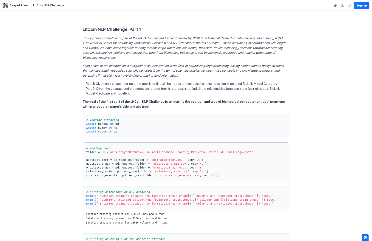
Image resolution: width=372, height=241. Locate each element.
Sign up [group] (361, 5)
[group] (335, 5)
